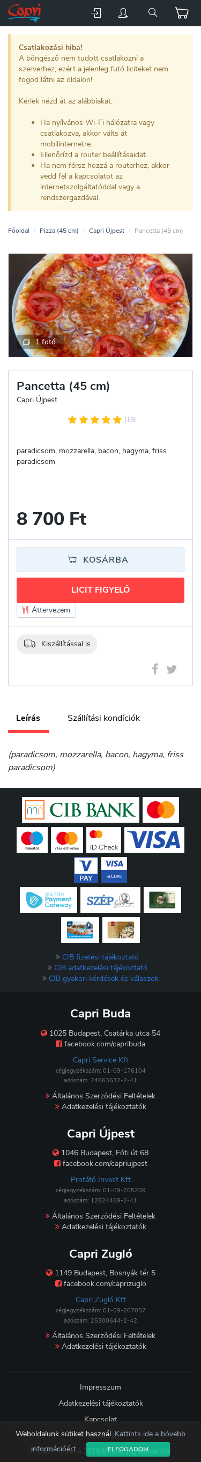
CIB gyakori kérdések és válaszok (104, 978)
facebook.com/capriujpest (104, 1163)
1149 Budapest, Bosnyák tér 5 (104, 1273)
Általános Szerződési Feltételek (102, 1096)
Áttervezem (49, 610)
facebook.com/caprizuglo (104, 1284)
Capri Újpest (106, 230)
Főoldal (18, 230)
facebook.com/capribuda (103, 1044)
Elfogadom (128, 1449)
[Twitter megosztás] (171, 671)
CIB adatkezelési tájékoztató (100, 968)
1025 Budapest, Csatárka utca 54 (103, 1033)
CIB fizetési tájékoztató (100, 957)
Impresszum (100, 1387)
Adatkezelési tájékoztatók (102, 1107)
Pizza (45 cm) (59, 230)
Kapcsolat (100, 1419)
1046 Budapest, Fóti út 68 (103, 1153)
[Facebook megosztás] (155, 671)
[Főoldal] (25, 13)
